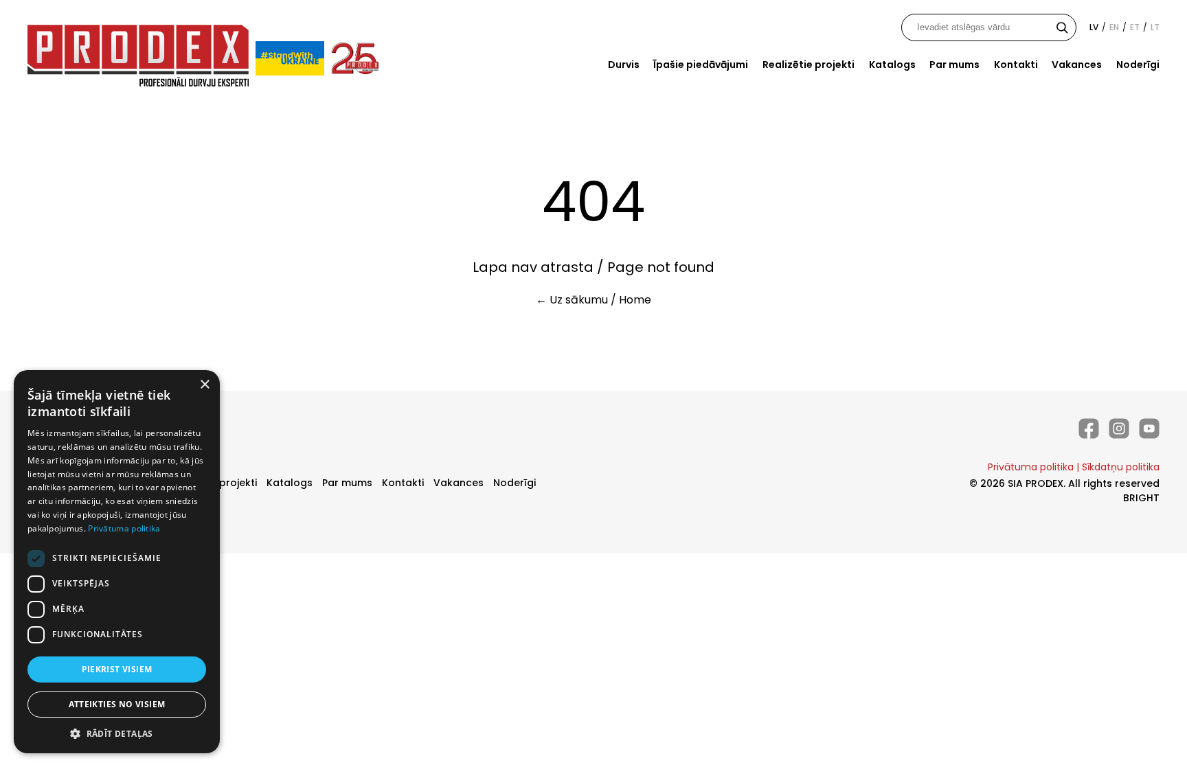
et (1135, 27)
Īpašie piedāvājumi (700, 64)
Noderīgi (1138, 64)
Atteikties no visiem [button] (117, 704)
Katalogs (892, 64)
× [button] (204, 385)
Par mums (954, 64)
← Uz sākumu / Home (593, 300)
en (1114, 27)
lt (1155, 27)
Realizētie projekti (808, 64)
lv (1093, 27)
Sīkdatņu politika (1121, 467)
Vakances (1077, 64)
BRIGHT (1141, 498)
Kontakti (1016, 64)
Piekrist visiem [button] (117, 669)
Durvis (624, 64)
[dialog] (117, 561)
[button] (116, 733)
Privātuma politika (1031, 467)
